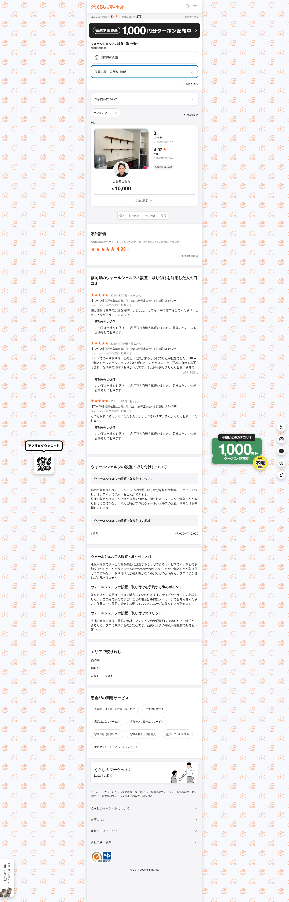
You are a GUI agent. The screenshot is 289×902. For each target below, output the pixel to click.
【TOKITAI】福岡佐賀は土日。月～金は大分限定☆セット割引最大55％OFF (133, 300)
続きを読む (190, 372)
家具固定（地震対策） (107, 734)
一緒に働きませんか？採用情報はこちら (7, 874)
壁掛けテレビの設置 (177, 734)
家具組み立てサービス (107, 721)
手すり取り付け (154, 708)
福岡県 (95, 660)
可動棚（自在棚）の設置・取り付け (114, 708)
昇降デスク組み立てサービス (146, 721)
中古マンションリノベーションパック (116, 746)
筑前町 (95, 676)
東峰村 (109, 676)
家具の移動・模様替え (143, 734)
